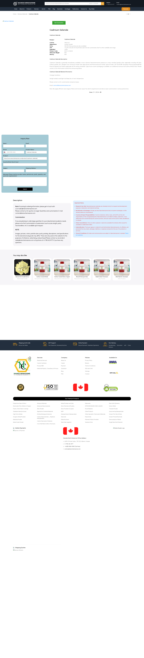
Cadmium (52, 35)
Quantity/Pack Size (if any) (11, 162)
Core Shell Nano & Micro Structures (46, 423)
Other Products (122, 278)
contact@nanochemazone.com (124, 4)
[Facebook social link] (93, 92)
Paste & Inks (88, 417)
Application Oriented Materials (45, 411)
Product (5, 156)
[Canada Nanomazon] (70, 431)
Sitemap (87, 371)
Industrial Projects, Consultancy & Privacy (47, 368)
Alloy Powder (102, 278)
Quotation (63, 368)
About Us (63, 360)
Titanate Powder (113, 408)
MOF (62, 411)
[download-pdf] (119, 428)
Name (5, 143)
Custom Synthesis (41, 363)
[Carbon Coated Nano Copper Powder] (62, 267)
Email (27, 143)
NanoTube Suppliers (66, 422)
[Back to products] (128, 14)
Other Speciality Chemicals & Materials (95, 414)
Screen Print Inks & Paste (115, 414)
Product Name (30, 149)
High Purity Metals (17, 414)
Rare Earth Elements (114, 403)
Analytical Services (42, 360)
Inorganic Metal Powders (19, 417)
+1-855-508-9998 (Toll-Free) (72, 446)
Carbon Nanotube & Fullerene (44, 421)
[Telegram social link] (101, 92)
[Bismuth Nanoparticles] (82, 267)
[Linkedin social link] (99, 92)
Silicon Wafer (112, 406)
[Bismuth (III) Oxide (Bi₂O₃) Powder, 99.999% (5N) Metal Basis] (22, 267)
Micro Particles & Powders (67, 406)
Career (63, 363)
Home (14, 14)
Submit (25, 189)
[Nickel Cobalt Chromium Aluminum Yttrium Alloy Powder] (102, 267)
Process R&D (40, 366)
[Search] (102, 3)
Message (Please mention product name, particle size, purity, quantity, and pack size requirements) (24, 175)
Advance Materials (22, 14)
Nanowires (87, 403)
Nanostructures (65, 419)
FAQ (62, 374)
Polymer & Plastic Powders (92, 419)
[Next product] (130, 14)
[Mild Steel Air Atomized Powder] (122, 267)
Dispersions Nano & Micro (19, 403)
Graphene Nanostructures (19, 411)
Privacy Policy (88, 360)
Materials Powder (17, 419)
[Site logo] (24, 3)
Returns (87, 363)
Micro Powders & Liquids (67, 408)
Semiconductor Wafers (115, 419)
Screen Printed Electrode (115, 417)
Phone (5, 149)
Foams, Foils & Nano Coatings (20, 408)
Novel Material (88, 408)
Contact (87, 374)
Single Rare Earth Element (115, 422)
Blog (62, 371)
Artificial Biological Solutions (44, 414)
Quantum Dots (89, 422)
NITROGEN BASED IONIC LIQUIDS (94, 406)
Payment (125, 9)
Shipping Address (31, 168)
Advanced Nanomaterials (43, 406)
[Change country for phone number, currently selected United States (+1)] (5, 152)
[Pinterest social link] (97, 92)
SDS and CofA (89, 368)
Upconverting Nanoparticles (116, 411)
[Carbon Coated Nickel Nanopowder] (42, 267)
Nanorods (63, 417)
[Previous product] (126, 14)
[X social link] (95, 92)
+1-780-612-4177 (68, 444)
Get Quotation (58, 23)
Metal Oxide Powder (22, 278)
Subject (5, 168)
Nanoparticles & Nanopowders (42, 278)
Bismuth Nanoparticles (82, 276)
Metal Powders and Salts (67, 403)
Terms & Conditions (90, 366)
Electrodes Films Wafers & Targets (22, 406)
